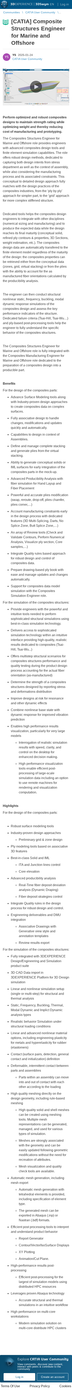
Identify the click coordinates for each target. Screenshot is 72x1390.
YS (14, 55)
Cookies (65, 1386)
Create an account (52, 1376)
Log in (19, 1376)
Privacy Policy (40, 1386)
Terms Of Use (10, 1386)
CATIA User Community (27, 58)
